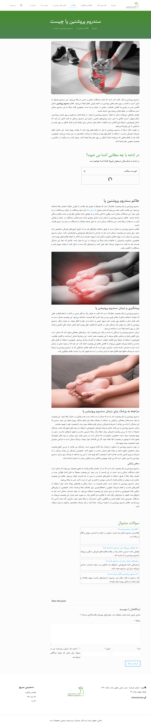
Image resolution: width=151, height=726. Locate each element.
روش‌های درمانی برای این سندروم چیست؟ (122, 561)
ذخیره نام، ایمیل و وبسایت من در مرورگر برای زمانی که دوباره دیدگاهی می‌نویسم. (65, 653)
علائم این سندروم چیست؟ (128, 529)
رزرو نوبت (12, 5)
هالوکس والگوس (30, 692)
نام (138, 648)
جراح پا (94, 28)
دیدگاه (137, 620)
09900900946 (137, 697)
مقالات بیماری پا (82, 28)
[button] (109, 529)
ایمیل (107, 648)
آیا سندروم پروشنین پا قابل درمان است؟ (123, 574)
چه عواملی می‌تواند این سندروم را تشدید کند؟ (120, 547)
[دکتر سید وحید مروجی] (132, 5)
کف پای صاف (91, 210)
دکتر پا (34, 700)
